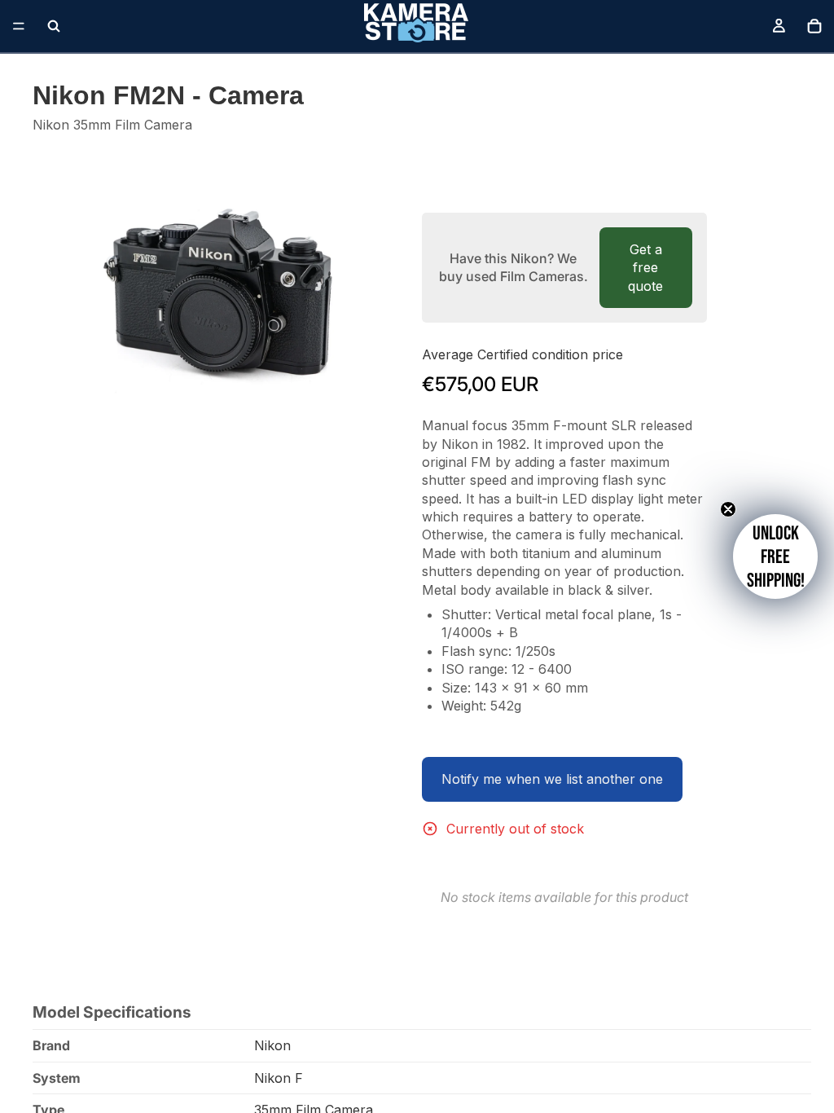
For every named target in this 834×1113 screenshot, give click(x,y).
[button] (775, 556)
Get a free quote (645, 267)
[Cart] (814, 26)
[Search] (54, 26)
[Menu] (18, 26)
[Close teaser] (728, 509)
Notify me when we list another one (552, 779)
